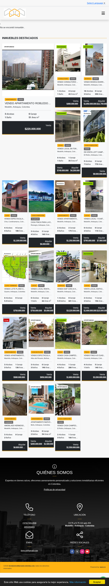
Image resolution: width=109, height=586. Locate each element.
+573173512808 (29, 523)
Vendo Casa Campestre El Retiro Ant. (67, 425)
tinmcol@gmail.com (29, 550)
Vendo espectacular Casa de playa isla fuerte (41, 355)
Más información (78, 582)
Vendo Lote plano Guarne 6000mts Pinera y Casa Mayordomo (14, 289)
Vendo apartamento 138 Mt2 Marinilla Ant (14, 355)
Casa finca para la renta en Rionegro (41, 222)
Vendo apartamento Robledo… (28, 103)
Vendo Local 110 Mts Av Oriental (94, 219)
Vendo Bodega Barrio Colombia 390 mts (94, 82)
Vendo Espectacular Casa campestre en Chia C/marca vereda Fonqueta (14, 219)
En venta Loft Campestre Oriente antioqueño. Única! (94, 152)
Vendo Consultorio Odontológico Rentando (67, 82)
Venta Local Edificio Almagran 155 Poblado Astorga (94, 289)
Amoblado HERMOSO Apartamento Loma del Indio (14, 425)
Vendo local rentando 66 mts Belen (41, 289)
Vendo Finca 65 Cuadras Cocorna (94, 355)
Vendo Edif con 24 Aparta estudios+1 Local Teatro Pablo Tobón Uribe (67, 289)
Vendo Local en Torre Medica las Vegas (67, 149)
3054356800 (29, 527)
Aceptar (97, 581)
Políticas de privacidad (54, 489)
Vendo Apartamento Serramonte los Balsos (67, 219)
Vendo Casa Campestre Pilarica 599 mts (67, 355)
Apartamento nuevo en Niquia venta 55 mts (41, 422)
